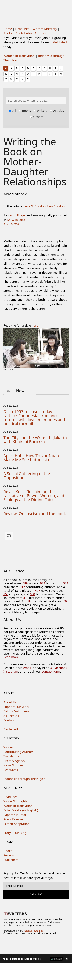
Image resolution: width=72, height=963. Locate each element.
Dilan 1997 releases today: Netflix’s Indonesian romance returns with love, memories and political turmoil (34, 417)
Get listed (60, 42)
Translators (11, 756)
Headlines (22, 29)
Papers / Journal (14, 815)
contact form (51, 671)
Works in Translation (18, 806)
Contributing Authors (31, 33)
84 (30, 601)
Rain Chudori (56, 206)
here (35, 325)
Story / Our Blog (14, 833)
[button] (36, 958)
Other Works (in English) (20, 810)
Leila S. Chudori (35, 206)
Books (7, 33)
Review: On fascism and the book (34, 513)
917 (22, 587)
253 (5, 594)
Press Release (13, 819)
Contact (8, 720)
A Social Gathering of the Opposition (26, 475)
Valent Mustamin (33, 930)
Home (7, 29)
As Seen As (11, 716)
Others (37, 117)
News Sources (13, 765)
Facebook (60, 668)
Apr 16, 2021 (12, 224)
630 (32, 594)
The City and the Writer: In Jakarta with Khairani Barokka (35, 439)
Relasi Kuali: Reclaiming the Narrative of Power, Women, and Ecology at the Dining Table (33, 495)
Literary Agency (14, 761)
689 (25, 583)
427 (37, 591)
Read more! (11, 657)
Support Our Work (16, 707)
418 (25, 598)
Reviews (9, 855)
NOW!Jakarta (16, 220)
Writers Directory (45, 29)
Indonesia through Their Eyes (24, 779)
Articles (58, 111)
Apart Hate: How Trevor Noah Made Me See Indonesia (31, 457)
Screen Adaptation (16, 824)
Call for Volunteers (16, 711)
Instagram (10, 671)
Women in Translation (19, 56)
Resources (10, 770)
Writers (41, 111)
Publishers (10, 860)
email (27, 668)
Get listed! (10, 729)
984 (42, 583)
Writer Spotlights (15, 801)
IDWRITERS (36, 7)
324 (65, 583)
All (5, 68)
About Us (10, 702)
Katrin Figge (16, 215)
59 (65, 601)
